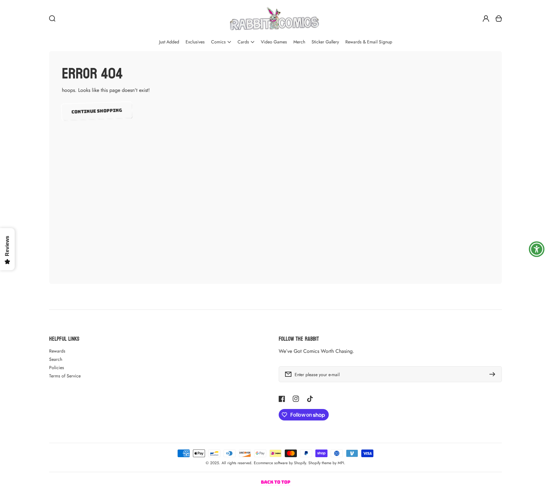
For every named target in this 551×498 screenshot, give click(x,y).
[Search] (52, 18)
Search (55, 359)
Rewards (57, 351)
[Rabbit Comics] (274, 18)
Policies (56, 367)
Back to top (275, 482)
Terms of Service (65, 376)
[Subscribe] (494, 374)
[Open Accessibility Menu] (537, 249)
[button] (221, 42)
